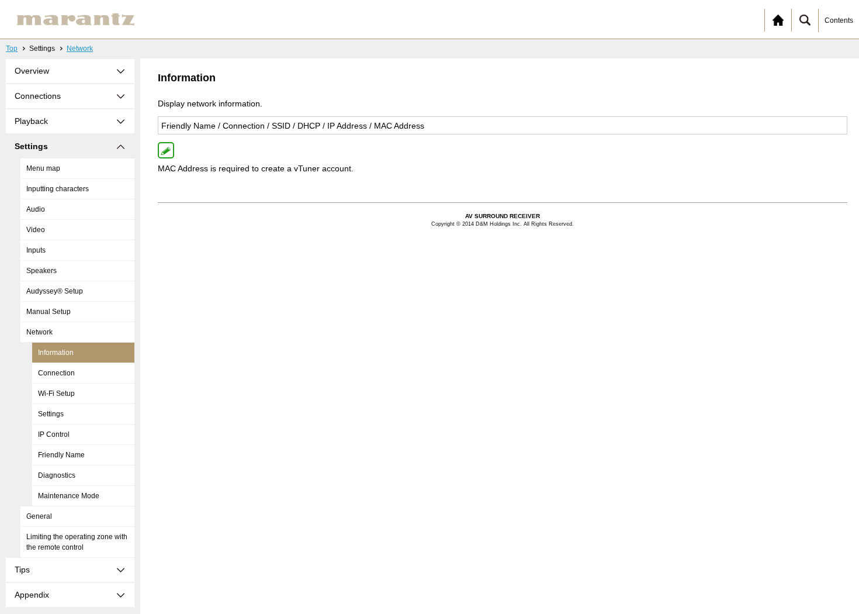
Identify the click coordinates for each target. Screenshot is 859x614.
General (39, 516)
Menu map (43, 168)
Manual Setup (48, 312)
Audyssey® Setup (54, 291)
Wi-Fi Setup (56, 393)
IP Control (54, 434)
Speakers (41, 271)
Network (80, 48)
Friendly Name (61, 455)
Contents (839, 20)
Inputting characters (57, 189)
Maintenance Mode (68, 496)
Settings (51, 414)
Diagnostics (56, 475)
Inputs (36, 250)
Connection (56, 373)
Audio (35, 209)
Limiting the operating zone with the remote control (76, 542)
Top (12, 48)
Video (35, 230)
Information (56, 353)
